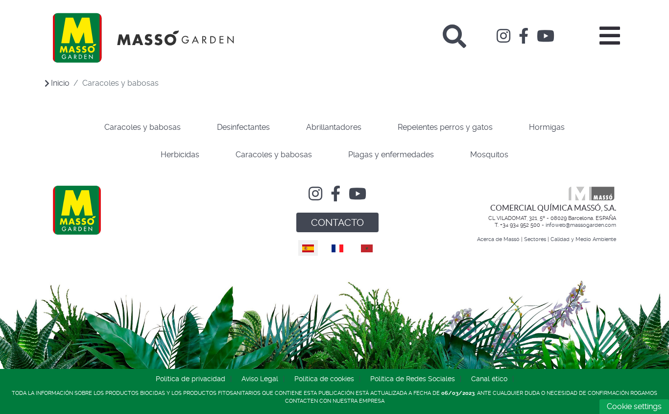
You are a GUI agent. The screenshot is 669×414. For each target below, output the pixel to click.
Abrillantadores (333, 127)
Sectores (535, 239)
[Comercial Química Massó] (143, 37)
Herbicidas (180, 154)
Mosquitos (489, 154)
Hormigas (547, 127)
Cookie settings (634, 406)
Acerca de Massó (498, 239)
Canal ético (489, 379)
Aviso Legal (259, 379)
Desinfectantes (243, 127)
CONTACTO (337, 222)
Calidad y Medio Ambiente (583, 239)
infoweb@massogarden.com (581, 225)
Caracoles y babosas (142, 127)
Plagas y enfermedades (391, 154)
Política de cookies (324, 379)
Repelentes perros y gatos (445, 127)
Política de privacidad (190, 379)
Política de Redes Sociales (412, 379)
